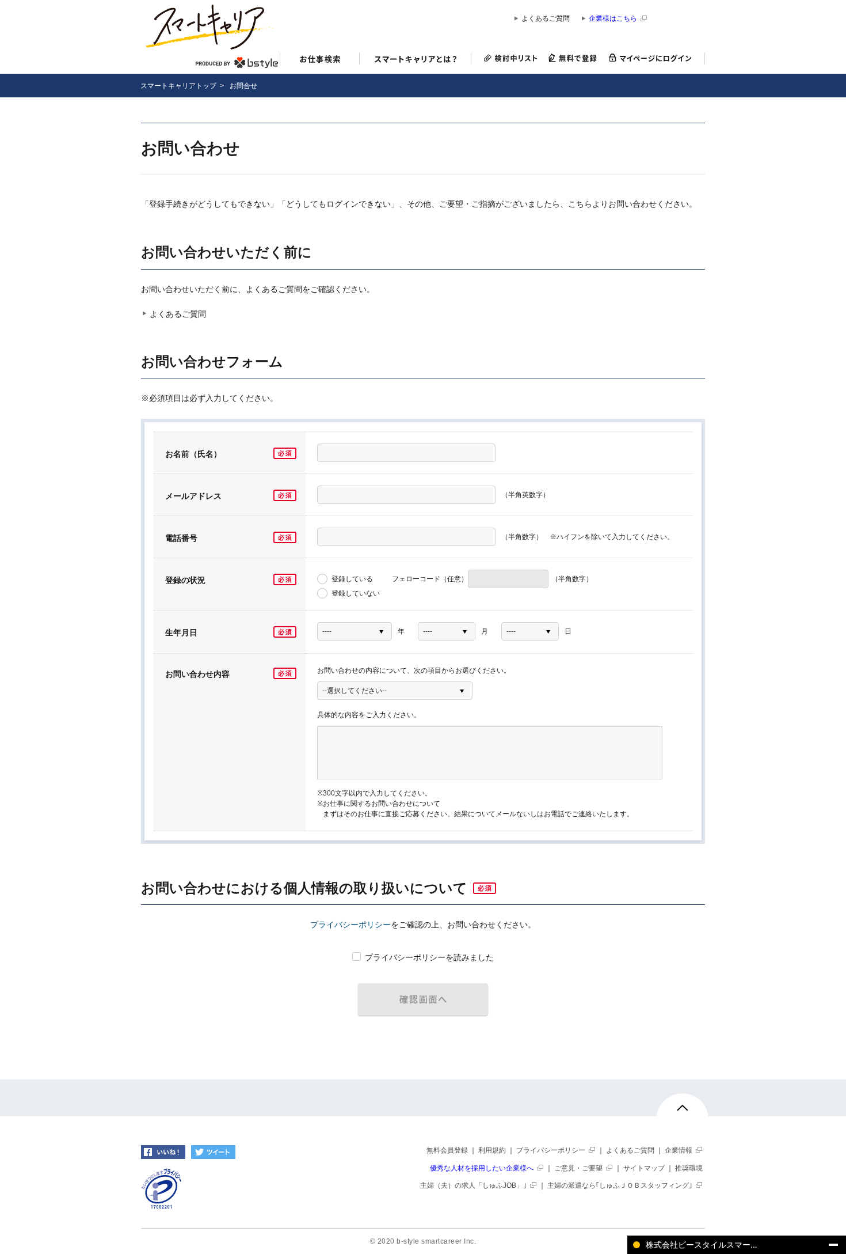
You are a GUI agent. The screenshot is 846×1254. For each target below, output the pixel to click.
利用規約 (492, 1150)
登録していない (355, 593)
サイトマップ (644, 1168)
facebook (163, 1152)
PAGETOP (682, 1113)
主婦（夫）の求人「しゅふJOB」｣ (473, 1185)
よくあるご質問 (545, 19)
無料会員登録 (447, 1150)
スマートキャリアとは (415, 60)
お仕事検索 (320, 60)
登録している (351, 579)
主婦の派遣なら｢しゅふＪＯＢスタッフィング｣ (619, 1185)
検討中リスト (507, 58)
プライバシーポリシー (350, 924)
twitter (213, 1152)
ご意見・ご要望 (578, 1168)
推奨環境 (689, 1168)
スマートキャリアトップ (178, 86)
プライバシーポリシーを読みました (428, 957)
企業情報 (678, 1150)
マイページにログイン (654, 58)
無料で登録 (573, 58)
